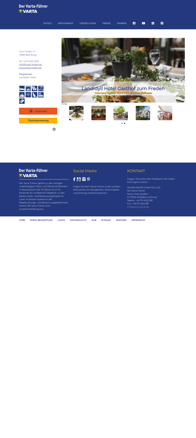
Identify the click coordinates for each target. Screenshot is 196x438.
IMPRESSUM (138, 220)
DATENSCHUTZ (78, 220)
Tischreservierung (38, 120)
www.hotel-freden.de (30, 67)
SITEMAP (106, 220)
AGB (93, 220)
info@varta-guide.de (138, 207)
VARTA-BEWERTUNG (41, 220)
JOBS (22, 220)
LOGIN (61, 220)
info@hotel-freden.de (30, 64)
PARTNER (121, 220)
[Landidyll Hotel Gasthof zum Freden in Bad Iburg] (76, 113)
